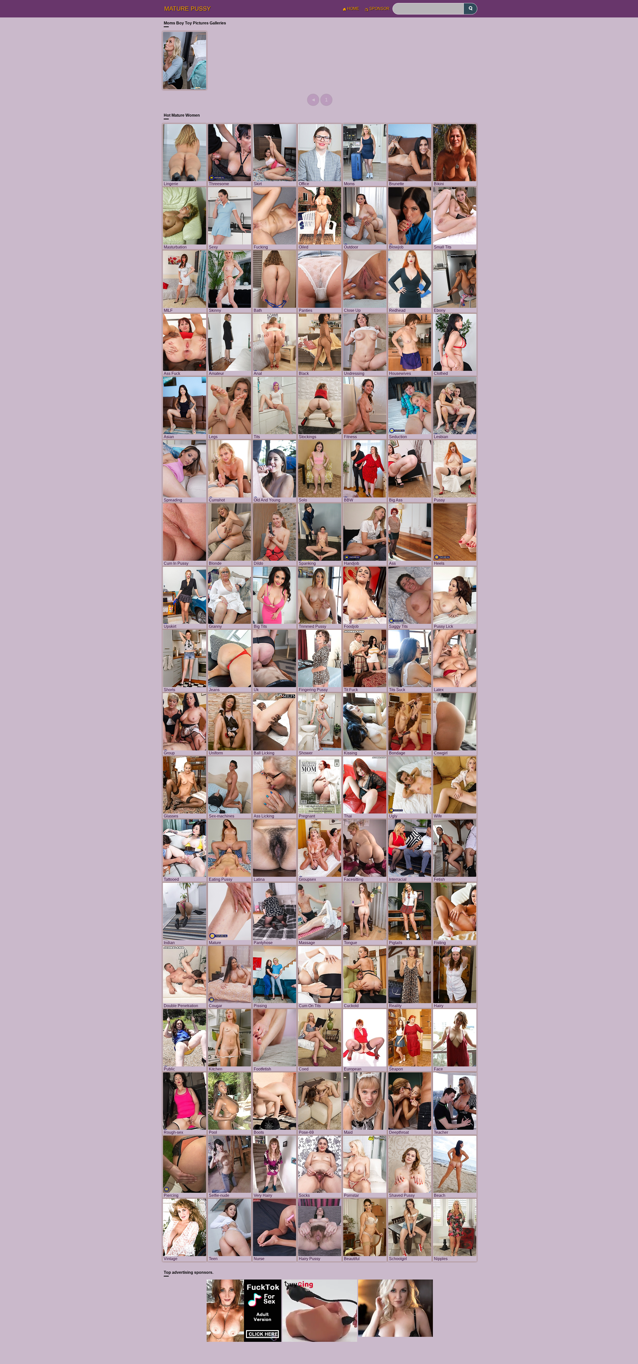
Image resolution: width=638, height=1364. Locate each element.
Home (353, 8)
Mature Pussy (187, 9)
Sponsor (379, 8)
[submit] (470, 8)
